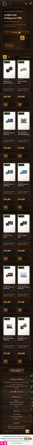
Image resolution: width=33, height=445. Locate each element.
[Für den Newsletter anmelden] (27, 431)
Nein (30, 438)
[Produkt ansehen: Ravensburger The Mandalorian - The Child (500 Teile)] (23, 135)
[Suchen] (26, 4)
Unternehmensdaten (16, 416)
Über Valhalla (16, 414)
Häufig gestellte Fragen (16, 404)
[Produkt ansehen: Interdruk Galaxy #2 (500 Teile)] (23, 238)
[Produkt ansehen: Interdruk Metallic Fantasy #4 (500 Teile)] (9, 186)
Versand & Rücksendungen (16, 402)
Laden (16, 406)
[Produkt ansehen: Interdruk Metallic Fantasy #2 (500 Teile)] (23, 186)
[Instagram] (18, 392)
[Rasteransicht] (22, 38)
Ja (25, 438)
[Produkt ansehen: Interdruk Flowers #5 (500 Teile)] (23, 84)
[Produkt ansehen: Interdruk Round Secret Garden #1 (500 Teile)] (9, 84)
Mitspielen (16, 418)
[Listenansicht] (27, 38)
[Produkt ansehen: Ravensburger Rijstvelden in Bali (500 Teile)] (9, 340)
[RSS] (21, 392)
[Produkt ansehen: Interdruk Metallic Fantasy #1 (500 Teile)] (9, 135)
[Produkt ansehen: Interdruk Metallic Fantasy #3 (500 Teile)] (9, 289)
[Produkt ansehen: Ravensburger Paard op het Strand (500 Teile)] (23, 289)
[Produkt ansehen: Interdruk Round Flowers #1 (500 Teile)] (23, 340)
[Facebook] (11, 392)
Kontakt (16, 400)
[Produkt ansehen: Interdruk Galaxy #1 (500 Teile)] (9, 238)
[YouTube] (15, 392)
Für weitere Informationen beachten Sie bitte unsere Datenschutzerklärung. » (17, 442)
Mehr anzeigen (16, 371)
